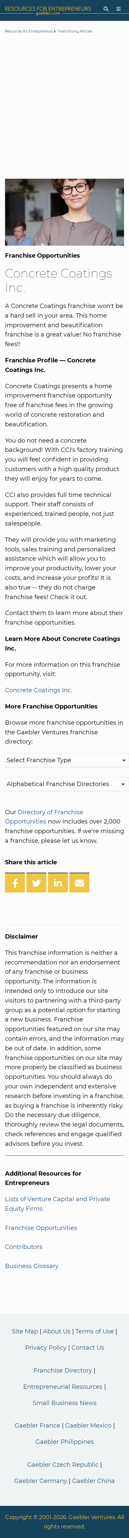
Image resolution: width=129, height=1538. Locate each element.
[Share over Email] (79, 882)
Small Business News (65, 1403)
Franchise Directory (63, 1370)
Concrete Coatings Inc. (38, 690)
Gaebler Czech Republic (63, 1464)
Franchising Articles (75, 31)
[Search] (105, 9)
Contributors (23, 1247)
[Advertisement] (64, 107)
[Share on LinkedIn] (58, 882)
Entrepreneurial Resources (63, 1386)
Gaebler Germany (40, 1481)
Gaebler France (37, 1425)
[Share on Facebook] (15, 882)
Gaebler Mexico (88, 1425)
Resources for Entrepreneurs (29, 31)
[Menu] (118, 9)
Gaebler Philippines (64, 1442)
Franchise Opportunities (41, 1228)
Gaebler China (93, 1481)
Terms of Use (94, 1331)
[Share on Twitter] (36, 882)
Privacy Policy (45, 1347)
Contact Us (87, 1347)
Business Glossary (32, 1266)
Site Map (25, 1331)
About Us (56, 1331)
